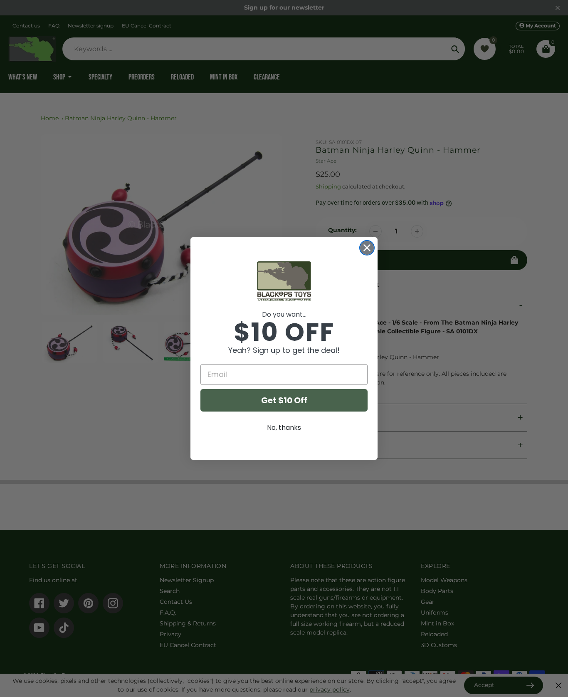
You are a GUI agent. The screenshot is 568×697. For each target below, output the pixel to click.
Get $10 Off (284, 400)
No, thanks (284, 427)
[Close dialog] (367, 248)
